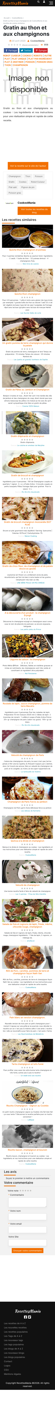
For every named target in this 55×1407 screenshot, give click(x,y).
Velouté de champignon (27, 885)
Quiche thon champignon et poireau (27, 250)
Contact (8, 1362)
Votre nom (15, 1211)
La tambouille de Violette (31, 772)
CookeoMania (30, 856)
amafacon (31, 941)
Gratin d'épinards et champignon (27, 436)
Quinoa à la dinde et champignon (27, 841)
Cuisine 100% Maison (30, 407)
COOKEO (27, 55)
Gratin (11, 182)
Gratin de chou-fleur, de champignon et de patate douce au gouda (27, 567)
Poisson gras (15, 193)
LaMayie (31, 1120)
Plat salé (13, 188)
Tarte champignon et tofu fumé (27, 1064)
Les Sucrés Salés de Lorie (30, 313)
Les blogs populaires (14, 1357)
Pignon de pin (27, 188)
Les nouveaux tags (13, 1340)
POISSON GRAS (44, 62)
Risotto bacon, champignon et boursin (27, 1150)
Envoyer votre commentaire (27, 1251)
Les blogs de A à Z (13, 1349)
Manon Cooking (31, 537)
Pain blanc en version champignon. (27, 1018)
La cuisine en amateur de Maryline (30, 446)
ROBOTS (38, 55)
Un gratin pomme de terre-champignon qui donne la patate (27, 344)
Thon (27, 177)
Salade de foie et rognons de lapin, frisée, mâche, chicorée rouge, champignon (27, 925)
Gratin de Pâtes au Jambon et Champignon (27, 390)
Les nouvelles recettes (15, 1328)
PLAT (7, 58)
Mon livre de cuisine (31, 264)
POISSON (30, 62)
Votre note (13, 1191)
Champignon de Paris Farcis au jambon (27, 802)
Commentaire (17, 1195)
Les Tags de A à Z (13, 1336)
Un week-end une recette (31, 1076)
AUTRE (48, 55)
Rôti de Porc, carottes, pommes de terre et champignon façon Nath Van (27, 972)
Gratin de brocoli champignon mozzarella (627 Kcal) (27, 523)
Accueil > (7, 18)
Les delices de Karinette (30, 811)
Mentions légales (12, 1374)
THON (8, 65)
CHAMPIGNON (20, 65)
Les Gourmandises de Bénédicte (31, 1035)
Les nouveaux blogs (14, 1353)
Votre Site (13, 1237)
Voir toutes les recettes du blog (34, 211)
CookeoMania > (18, 18)
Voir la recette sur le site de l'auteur (28, 166)
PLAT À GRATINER (14, 62)
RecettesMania (15, 3)
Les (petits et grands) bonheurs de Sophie (31, 360)
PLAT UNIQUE (19, 58)
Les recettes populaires (16, 1332)
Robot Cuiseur (38, 182)
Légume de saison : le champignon (27, 660)
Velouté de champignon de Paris (27, 755)
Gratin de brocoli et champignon (27, 476)
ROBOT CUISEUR (11, 55)
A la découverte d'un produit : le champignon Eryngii (27, 614)
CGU (6, 1370)
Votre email (16, 1224)
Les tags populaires (14, 1345)
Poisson (39, 177)
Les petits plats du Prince (30, 630)
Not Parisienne (30, 674)
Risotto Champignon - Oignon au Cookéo (27, 1106)
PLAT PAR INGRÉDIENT (40, 58)
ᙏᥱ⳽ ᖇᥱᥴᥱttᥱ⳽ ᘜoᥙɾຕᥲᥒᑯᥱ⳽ (31, 492)
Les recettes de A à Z (15, 1324)
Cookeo (22, 182)
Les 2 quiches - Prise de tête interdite (30, 895)
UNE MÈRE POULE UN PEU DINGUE (30, 583)
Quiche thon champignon (27, 294)
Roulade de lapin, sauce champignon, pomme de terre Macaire (27, 705)
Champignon (15, 177)
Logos (7, 1366)
